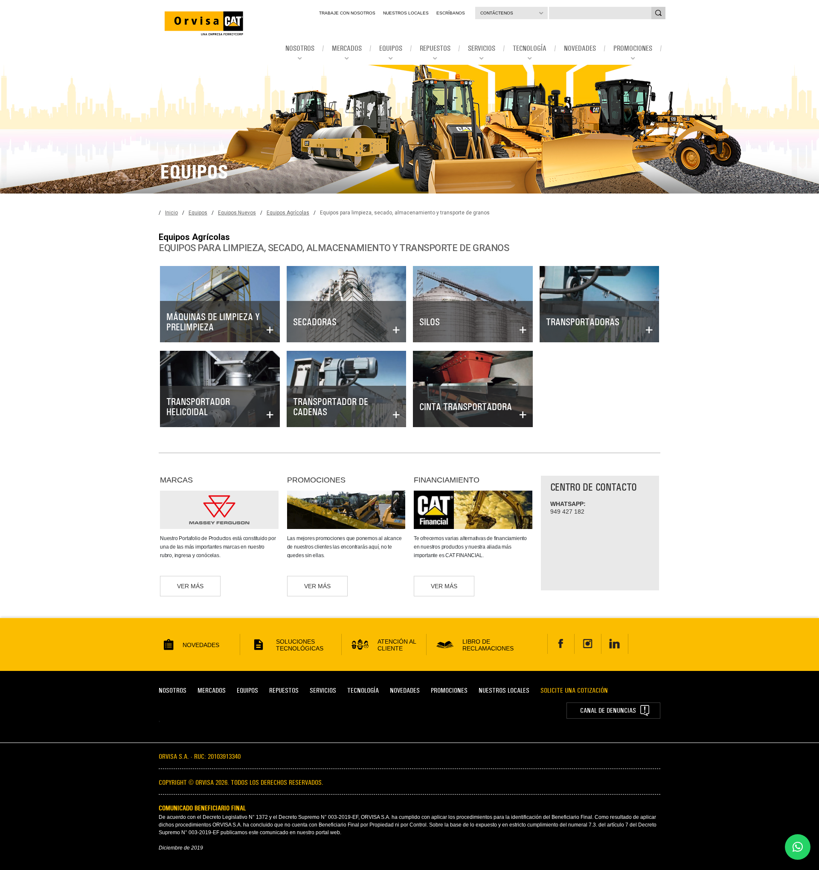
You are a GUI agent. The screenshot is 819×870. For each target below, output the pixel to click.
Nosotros (172, 690)
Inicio (171, 213)
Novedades (405, 690)
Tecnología (363, 690)
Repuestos (284, 690)
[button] (797, 847)
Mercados (211, 690)
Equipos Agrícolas (288, 213)
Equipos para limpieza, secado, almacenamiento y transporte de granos (405, 213)
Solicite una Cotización (574, 690)
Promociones (449, 690)
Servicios (323, 690)
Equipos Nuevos (237, 213)
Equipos (198, 213)
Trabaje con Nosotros (347, 13)
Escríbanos (450, 13)
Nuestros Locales (406, 13)
